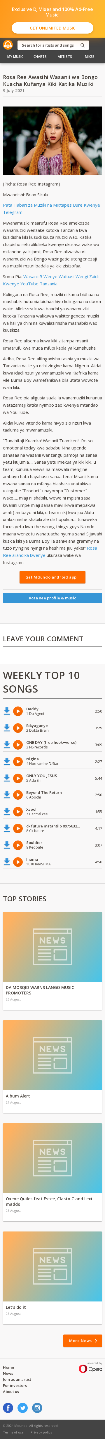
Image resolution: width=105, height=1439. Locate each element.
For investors (15, 1385)
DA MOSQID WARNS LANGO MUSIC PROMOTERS (40, 990)
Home (8, 1367)
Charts (40, 56)
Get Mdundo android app (51, 577)
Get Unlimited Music (53, 28)
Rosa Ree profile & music (52, 598)
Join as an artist (17, 1379)
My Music (15, 56)
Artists (65, 56)
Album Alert (18, 1096)
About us (11, 1391)
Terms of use (13, 1432)
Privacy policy (41, 1432)
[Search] (82, 45)
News (8, 1373)
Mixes (90, 56)
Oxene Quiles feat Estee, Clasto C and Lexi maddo (49, 1201)
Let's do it (16, 1307)
